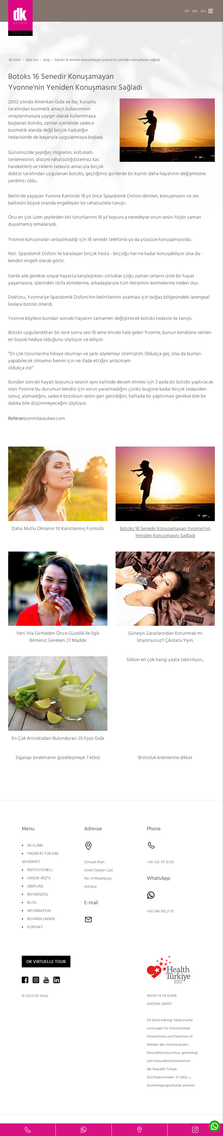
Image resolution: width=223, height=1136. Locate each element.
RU (203, 10)
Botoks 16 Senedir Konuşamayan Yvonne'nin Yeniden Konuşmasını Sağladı (165, 532)
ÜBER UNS (35, 886)
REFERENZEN (37, 894)
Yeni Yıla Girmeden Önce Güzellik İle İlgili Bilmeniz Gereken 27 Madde (57, 637)
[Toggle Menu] (210, 11)
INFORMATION (39, 911)
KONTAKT (35, 927)
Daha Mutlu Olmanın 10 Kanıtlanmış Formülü (58, 528)
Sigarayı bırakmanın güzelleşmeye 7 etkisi (58, 757)
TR (186, 10)
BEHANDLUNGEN (41, 919)
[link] (27, 1130)
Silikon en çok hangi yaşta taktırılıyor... (165, 659)
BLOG (31, 902)
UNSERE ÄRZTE (39, 878)
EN (195, 10)
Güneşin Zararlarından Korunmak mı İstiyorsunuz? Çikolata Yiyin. (165, 637)
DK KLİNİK (35, 845)
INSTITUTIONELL (40, 870)
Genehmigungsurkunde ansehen (171, 1085)
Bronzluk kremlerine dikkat (165, 757)
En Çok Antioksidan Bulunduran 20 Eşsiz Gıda (58, 738)
